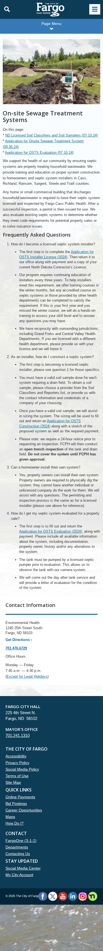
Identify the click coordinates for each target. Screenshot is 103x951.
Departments (16, 847)
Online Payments (20, 797)
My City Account (19, 875)
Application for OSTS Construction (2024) (50, 423)
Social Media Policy (22, 769)
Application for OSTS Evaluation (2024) (50, 531)
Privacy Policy (17, 762)
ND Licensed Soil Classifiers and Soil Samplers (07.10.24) (51, 135)
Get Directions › (18, 640)
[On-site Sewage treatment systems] (51, 74)
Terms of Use (17, 776)
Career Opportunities (23, 810)
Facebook (42, 896)
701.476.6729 (16, 648)
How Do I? (14, 823)
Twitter (52, 896)
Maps (10, 816)
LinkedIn (72, 896)
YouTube (62, 896)
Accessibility (15, 756)
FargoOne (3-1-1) (21, 840)
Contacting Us (17, 853)
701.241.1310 (17, 735)
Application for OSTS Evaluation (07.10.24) (39, 153)
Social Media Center (23, 868)
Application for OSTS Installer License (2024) (56, 254)
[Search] (5, 9)
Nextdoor (92, 896)
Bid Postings (16, 803)
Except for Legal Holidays (27, 676)
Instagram (82, 896)
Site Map (13, 782)
